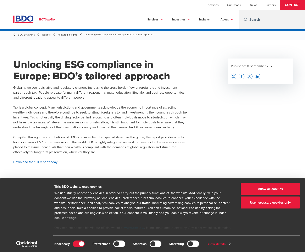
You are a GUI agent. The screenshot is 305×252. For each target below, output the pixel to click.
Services (153, 19)
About (225, 19)
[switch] (119, 243)
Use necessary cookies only (270, 202)
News (253, 5)
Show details (216, 244)
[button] (292, 5)
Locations (212, 5)
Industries (178, 19)
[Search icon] (246, 19)
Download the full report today (35, 162)
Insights (204, 19)
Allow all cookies (270, 189)
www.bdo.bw (134, 227)
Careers (271, 5)
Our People (234, 5)
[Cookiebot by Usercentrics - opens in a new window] (27, 244)
